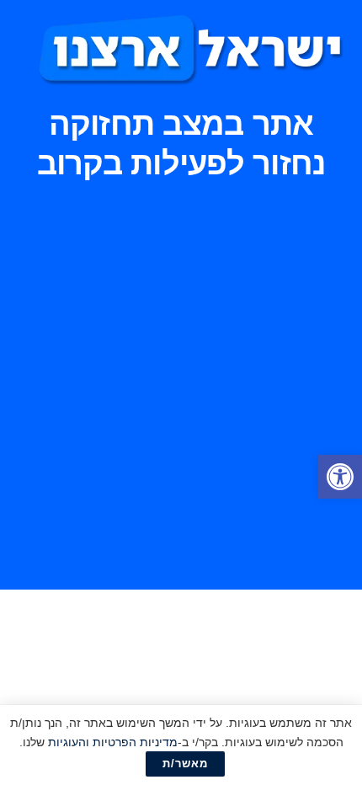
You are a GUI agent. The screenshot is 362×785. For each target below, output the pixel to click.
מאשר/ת (185, 763)
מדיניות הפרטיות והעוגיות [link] (113, 742)
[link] (340, 477)
